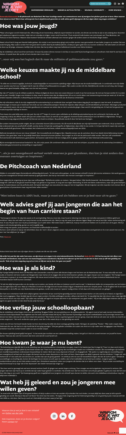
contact (11, 422)
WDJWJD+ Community (94, 10)
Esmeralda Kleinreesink (9, 16)
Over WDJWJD (115, 10)
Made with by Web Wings (115, 433)
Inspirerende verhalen (42, 10)
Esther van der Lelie (14, 413)
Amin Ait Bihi (89, 256)
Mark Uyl (7, 237)
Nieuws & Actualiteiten (69, 10)
